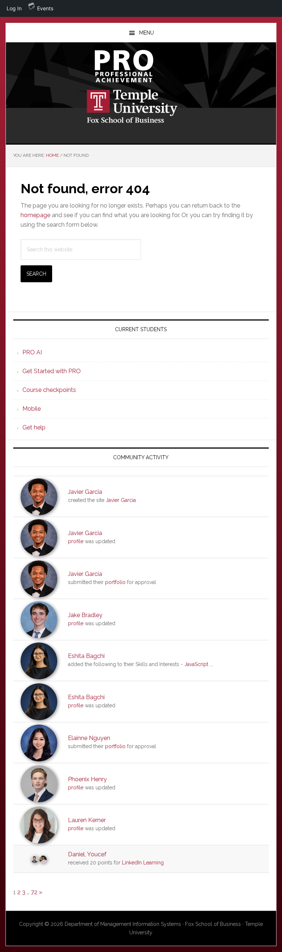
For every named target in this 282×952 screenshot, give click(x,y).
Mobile (31, 408)
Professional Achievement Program (141, 66)
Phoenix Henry (87, 779)
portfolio (115, 582)
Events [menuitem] (45, 8)
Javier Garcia (85, 491)
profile (75, 541)
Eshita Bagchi (86, 655)
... (211, 664)
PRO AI (32, 352)
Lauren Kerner (87, 820)
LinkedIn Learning (143, 863)
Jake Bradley (85, 615)
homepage (35, 215)
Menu (146, 33)
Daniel (76, 854)
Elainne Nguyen (89, 738)
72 (34, 892)
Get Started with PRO (51, 371)
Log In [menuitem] (14, 8)
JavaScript (196, 664)
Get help (34, 427)
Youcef (96, 854)
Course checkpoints (49, 389)
